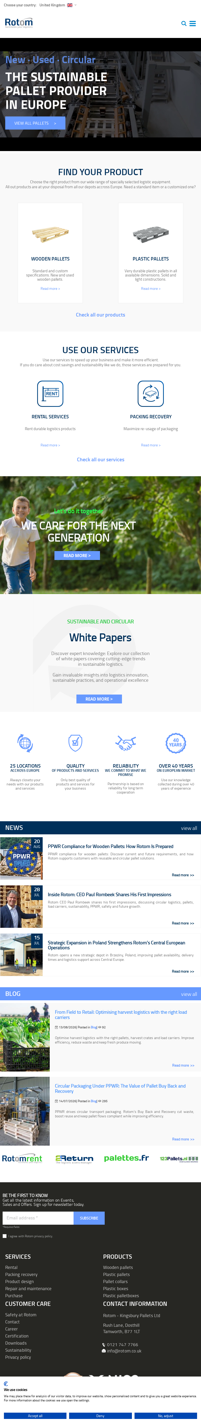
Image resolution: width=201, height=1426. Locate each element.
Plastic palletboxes (121, 1295)
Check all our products (100, 314)
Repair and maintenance (28, 1288)
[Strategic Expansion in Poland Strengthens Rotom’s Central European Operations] (21, 955)
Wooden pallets (118, 1267)
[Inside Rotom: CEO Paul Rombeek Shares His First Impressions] (21, 906)
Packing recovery (21, 1274)
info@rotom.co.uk (124, 1351)
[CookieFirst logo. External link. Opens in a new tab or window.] (6, 1383)
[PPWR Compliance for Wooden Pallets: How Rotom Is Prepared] (21, 858)
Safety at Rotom (20, 1314)
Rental (11, 1267)
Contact (12, 1321)
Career (11, 1329)
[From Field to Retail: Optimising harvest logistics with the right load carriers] (25, 1037)
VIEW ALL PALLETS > (35, 123)
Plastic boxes (115, 1288)
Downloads (16, 1343)
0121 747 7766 (122, 1344)
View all (189, 827)
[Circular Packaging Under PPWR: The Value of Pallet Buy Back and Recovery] (25, 1111)
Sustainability (18, 1350)
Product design (19, 1281)
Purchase (14, 1295)
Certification (17, 1336)
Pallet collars (115, 1281)
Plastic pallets (116, 1274)
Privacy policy (18, 1357)
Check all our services (100, 459)
